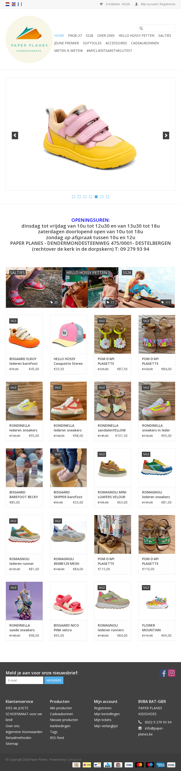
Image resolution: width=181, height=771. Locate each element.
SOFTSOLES (92, 43)
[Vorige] (15, 135)
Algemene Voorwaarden (24, 732)
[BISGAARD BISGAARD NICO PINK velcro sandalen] (68, 601)
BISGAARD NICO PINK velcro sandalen (66, 627)
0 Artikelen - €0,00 (117, 4)
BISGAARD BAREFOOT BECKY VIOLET (23, 494)
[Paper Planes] (29, 39)
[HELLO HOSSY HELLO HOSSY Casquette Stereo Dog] (68, 334)
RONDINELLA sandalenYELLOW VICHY (112, 428)
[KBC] (107, 765)
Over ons (13, 726)
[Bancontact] (97, 765)
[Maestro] (149, 765)
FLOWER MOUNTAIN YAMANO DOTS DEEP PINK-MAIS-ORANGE (155, 627)
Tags (54, 732)
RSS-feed (57, 737)
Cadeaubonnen (145, 43)
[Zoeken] (141, 28)
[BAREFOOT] (90, 128)
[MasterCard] (139, 765)
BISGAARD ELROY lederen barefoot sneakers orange (23, 361)
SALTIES (164, 35)
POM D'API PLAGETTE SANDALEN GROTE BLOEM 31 (112, 361)
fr (20, 4)
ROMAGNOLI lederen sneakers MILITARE (156, 494)
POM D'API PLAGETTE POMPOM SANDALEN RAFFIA (112, 561)
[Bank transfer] (170, 765)
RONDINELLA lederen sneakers (23, 427)
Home (59, 35)
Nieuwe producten (64, 720)
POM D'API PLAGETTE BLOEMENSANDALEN (157, 361)
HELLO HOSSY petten (136, 35)
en (14, 4)
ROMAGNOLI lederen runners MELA (111, 627)
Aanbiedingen (60, 726)
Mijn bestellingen (107, 714)
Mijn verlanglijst (106, 726)
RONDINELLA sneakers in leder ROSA (156, 428)
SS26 (89, 35)
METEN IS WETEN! (68, 50)
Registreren (102, 708)
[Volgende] (166, 135)
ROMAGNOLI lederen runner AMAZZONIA (21, 561)
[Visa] (128, 765)
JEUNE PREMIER (66, 43)
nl (7, 4)
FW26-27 (75, 35)
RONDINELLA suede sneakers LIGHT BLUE (22, 627)
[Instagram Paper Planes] (171, 673)
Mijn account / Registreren (157, 4)
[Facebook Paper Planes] (163, 673)
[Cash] (76, 765)
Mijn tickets (102, 720)
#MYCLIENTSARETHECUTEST (109, 50)
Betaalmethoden (18, 737)
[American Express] (160, 765)
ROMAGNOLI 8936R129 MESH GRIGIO (66, 561)
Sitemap (12, 743)
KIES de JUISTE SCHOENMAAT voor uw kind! (24, 714)
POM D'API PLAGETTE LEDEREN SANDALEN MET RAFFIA (155, 561)
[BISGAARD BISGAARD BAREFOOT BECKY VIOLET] (24, 467)
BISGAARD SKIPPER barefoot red (68, 494)
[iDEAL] (86, 765)
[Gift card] (117, 765)
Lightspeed (73, 760)
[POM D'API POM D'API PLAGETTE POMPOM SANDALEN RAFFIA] (112, 534)
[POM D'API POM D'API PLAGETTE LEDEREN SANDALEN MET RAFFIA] (157, 534)
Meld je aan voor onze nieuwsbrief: (42, 672)
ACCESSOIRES (116, 43)
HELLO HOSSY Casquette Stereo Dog (68, 361)
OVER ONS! (106, 35)
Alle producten (61, 708)
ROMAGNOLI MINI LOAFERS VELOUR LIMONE (112, 494)
